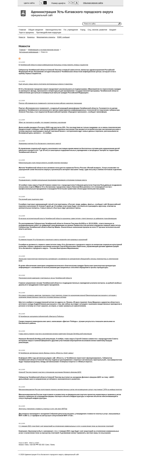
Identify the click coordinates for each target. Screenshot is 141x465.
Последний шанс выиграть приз (31, 199)
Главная (22, 30)
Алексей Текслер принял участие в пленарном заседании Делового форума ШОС (50, 372)
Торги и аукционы (26, 33)
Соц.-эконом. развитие (97, 30)
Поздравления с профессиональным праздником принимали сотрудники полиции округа (53, 180)
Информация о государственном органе (43, 50)
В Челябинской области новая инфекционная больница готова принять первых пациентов (53, 65)
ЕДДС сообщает (63, 37)
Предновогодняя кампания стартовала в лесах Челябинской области (45, 278)
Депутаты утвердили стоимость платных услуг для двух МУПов (43, 409)
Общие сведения (35, 30)
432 (40, 444)
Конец (53, 444)
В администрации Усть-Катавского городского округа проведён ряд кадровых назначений (53, 239)
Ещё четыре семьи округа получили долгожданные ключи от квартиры (46, 84)
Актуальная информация (28, 52)
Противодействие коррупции (48, 33)
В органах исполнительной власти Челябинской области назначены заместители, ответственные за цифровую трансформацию (68, 218)
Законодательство (53, 30)
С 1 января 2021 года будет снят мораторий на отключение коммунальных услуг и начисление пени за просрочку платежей (66, 426)
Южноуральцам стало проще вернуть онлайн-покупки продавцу (43, 163)
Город (82, 30)
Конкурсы (31, 37)
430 (34, 444)
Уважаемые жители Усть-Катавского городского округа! (40, 143)
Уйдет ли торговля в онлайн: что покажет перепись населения (42, 122)
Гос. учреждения (71, 30)
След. (47, 444)
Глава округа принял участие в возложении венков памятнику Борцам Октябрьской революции (55, 334)
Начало (21, 444)
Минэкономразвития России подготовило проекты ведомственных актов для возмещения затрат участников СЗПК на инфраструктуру (70, 389)
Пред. (27, 444)
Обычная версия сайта (93, 3)
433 (43, 444)
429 (31, 444)
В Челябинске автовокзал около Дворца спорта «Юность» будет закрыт (46, 353)
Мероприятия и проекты (46, 37)
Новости (22, 37)
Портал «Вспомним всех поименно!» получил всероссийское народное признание (50, 103)
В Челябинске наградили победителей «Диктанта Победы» (41, 316)
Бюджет (112, 30)
